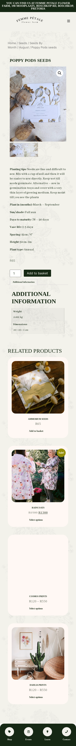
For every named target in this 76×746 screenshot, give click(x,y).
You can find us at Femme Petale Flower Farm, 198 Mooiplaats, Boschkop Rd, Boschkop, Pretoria (38, 6)
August (24, 47)
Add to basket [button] (36, 431)
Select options (36, 520)
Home (12, 43)
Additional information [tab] (23, 282)
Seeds (23, 43)
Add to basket (37, 273)
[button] (68, 20)
